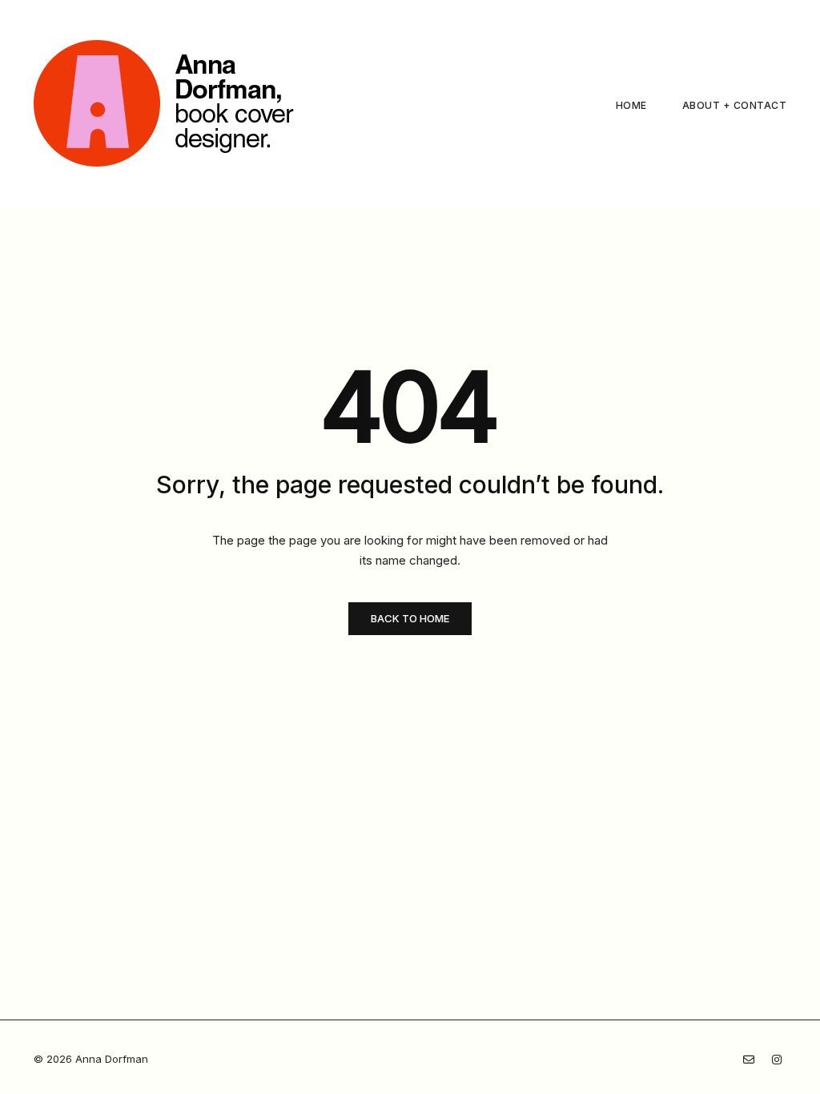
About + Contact (734, 105)
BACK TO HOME (410, 618)
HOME (631, 105)
